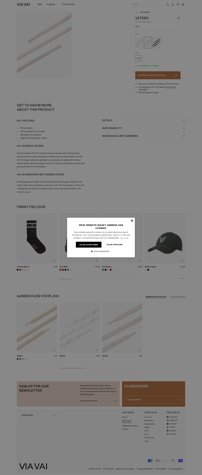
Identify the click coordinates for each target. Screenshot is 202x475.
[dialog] (101, 237)
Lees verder (124, 238)
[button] (101, 251)
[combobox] (132, 220)
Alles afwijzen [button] (115, 245)
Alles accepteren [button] (88, 245)
